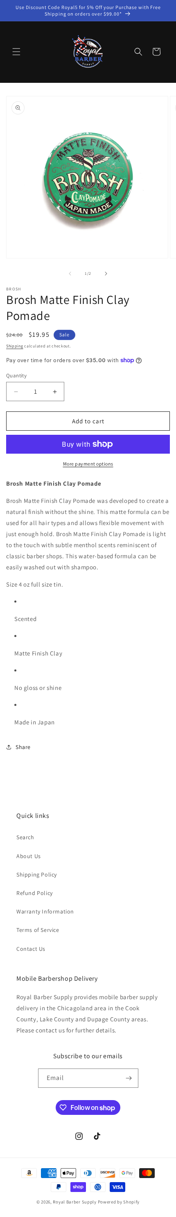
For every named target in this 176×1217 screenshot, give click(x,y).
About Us (28, 856)
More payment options (88, 464)
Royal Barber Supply (74, 1202)
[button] (16, 52)
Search (25, 837)
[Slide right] (106, 274)
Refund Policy (34, 893)
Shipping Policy (36, 874)
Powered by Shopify (119, 1202)
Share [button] (23, 747)
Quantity (16, 375)
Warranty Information (45, 911)
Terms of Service (37, 930)
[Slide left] (70, 274)
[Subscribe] (129, 1078)
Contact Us (30, 948)
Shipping (14, 346)
